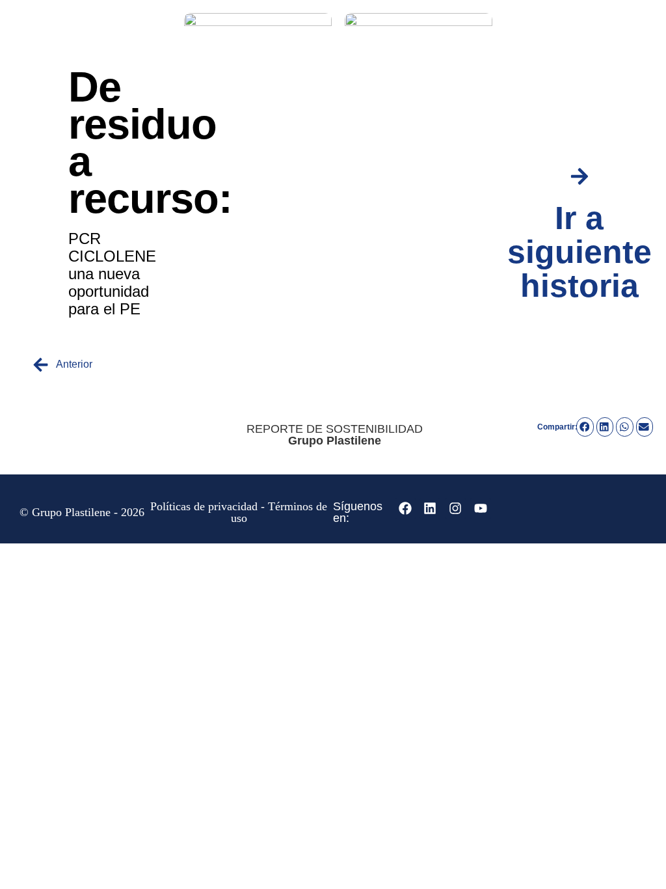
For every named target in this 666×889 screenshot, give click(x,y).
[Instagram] (455, 508)
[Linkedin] (430, 508)
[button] (584, 426)
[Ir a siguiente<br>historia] (579, 176)
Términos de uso (279, 512)
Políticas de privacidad (204, 506)
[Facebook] (405, 508)
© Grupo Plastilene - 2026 (82, 512)
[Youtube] (480, 508)
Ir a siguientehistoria (579, 252)
